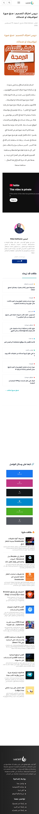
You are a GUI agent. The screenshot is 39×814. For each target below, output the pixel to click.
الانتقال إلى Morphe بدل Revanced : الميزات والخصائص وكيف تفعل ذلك (14, 559)
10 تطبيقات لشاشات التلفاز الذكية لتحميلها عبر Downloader (15, 577)
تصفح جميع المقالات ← (12, 390)
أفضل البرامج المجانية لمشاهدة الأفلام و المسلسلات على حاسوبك (14, 657)
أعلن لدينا (21, 790)
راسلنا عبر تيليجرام (18, 810)
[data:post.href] (30, 545)
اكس (19, 493)
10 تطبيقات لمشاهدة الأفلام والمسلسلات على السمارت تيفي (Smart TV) (14, 640)
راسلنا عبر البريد (19, 807)
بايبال (19, 261)
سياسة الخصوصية (18, 787)
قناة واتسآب (19, 512)
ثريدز (19, 521)
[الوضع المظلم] (4, 2)
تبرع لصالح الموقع (18, 793)
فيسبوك (19, 474)
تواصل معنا (20, 783)
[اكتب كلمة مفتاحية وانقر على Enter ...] (9, 2)
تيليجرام (19, 502)
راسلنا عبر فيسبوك (18, 803)
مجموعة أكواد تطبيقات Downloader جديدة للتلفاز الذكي (14, 541)
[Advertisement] (19, 431)
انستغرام (19, 483)
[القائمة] (18, 2)
